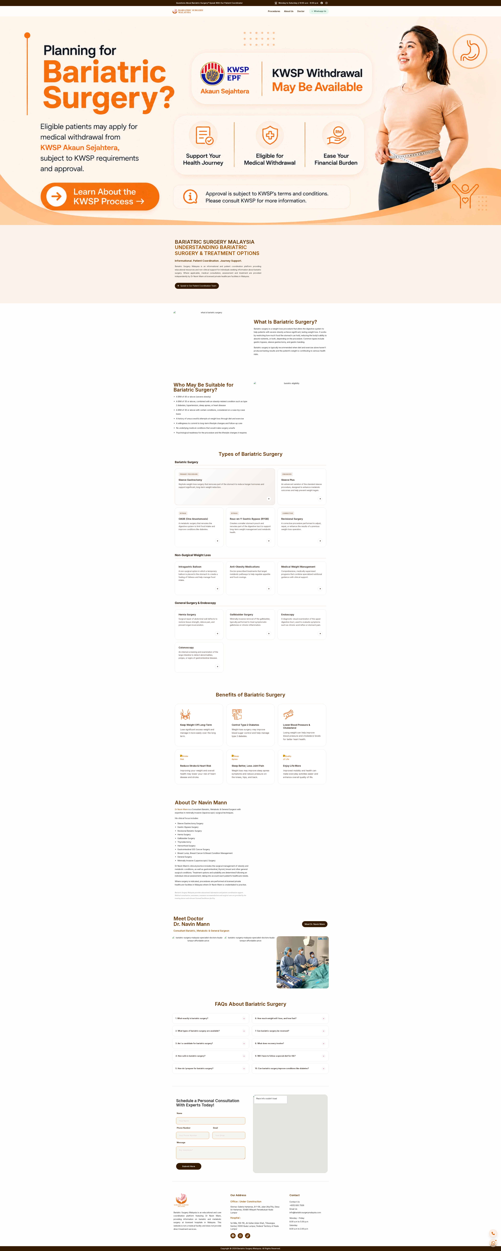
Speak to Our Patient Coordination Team (198, 285)
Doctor (301, 11)
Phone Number (183, 1128)
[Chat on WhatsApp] (493, 1243)
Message (181, 1143)
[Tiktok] (247, 1235)
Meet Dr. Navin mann (315, 924)
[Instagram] (326, 3)
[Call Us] (493, 1233)
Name (179, 1113)
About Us (288, 11)
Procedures (274, 11)
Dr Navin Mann (181, 809)
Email (215, 1128)
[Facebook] (321, 3)
